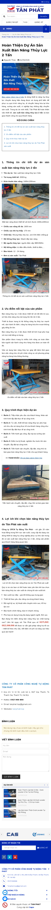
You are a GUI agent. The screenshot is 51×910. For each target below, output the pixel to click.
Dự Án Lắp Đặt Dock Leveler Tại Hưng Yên (32, 791)
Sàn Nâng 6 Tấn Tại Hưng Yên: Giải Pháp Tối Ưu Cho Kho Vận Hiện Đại (31, 813)
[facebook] (4, 857)
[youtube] (15, 857)
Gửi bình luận (11, 777)
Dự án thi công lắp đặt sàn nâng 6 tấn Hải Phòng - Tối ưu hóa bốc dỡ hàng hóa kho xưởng (32, 802)
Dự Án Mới (8, 785)
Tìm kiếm (43, 16)
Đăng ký (39, 22)
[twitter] (9, 857)
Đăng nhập (12, 22)
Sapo (31, 907)
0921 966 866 (12, 881)
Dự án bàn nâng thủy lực (31, 458)
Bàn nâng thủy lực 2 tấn (13, 97)
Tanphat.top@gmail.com (16, 886)
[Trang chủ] (25, 9)
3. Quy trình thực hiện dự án (15, 139)
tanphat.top (18, 709)
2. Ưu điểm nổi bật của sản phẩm (17, 134)
